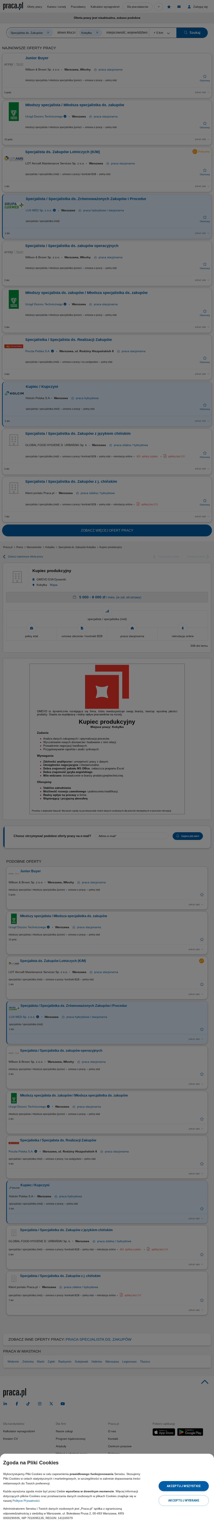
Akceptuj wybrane (183, 1500)
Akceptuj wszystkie (184, 1486)
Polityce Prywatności (26, 1500)
